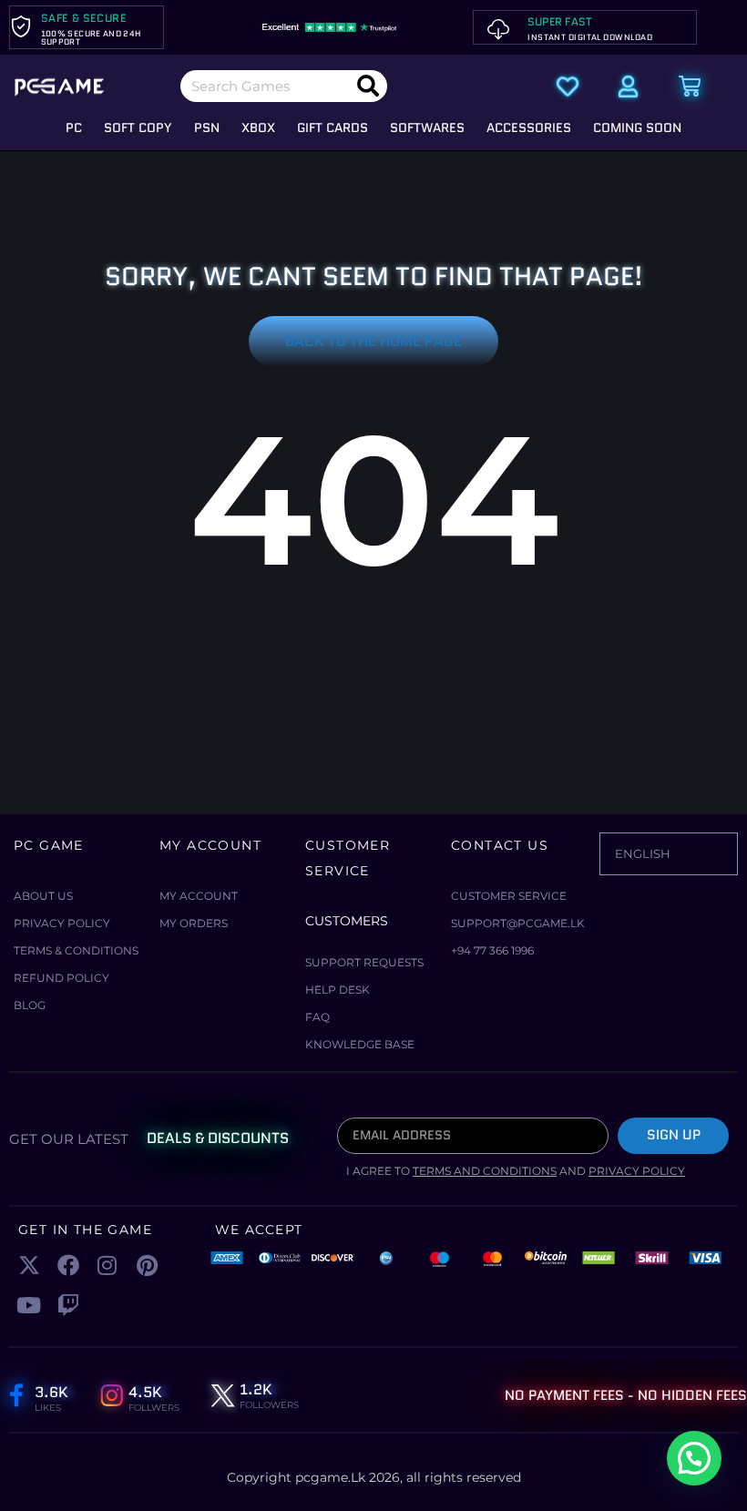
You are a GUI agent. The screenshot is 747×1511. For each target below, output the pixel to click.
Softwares (427, 127)
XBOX (258, 127)
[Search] (368, 86)
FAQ (317, 1017)
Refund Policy (61, 978)
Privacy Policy (62, 923)
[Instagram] (107, 1265)
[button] (694, 1458)
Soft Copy (138, 127)
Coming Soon (637, 127)
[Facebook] (67, 1265)
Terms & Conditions (76, 950)
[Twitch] (67, 1304)
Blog (30, 1005)
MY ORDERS (193, 923)
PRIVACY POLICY (636, 1171)
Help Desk (337, 989)
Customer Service (509, 896)
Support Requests (364, 962)
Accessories (528, 127)
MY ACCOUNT (198, 896)
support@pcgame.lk (518, 923)
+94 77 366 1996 (492, 950)
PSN (207, 127)
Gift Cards (332, 127)
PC (74, 127)
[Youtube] (28, 1304)
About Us (43, 896)
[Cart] (689, 86)
